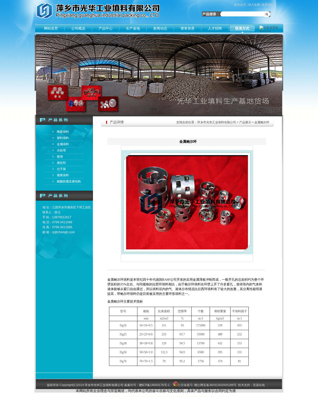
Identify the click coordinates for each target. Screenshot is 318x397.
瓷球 (60, 156)
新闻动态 (160, 28)
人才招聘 (215, 28)
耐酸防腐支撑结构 (69, 181)
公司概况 (78, 28)
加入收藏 (254, 4)
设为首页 (240, 4)
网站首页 (51, 28)
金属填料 (63, 144)
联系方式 (242, 28)
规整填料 (63, 175)
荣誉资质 (188, 28)
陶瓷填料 (63, 131)
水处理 (61, 150)
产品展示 (245, 122)
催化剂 (61, 163)
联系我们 (268, 4)
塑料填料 (63, 138)
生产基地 (133, 28)
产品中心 (106, 28)
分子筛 (61, 169)
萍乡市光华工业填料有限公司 (216, 122)
